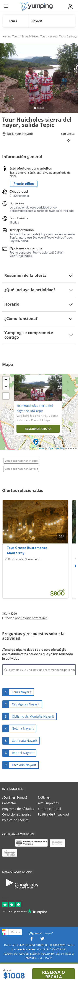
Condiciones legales (16, 814)
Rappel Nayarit (23, 753)
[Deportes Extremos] (36, 6)
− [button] (6, 386)
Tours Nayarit (21, 692)
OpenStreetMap (57, 448)
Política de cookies (15, 820)
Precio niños (23, 184)
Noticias (44, 797)
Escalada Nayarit (24, 765)
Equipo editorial (49, 809)
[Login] (71, 6)
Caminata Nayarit (24, 740)
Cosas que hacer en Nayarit (21, 469)
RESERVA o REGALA (53, 974)
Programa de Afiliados (18, 809)
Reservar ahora (38, 429)
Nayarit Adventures (33, 618)
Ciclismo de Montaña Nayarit (33, 716)
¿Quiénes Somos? (14, 797)
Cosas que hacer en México (21, 461)
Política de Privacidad (53, 814)
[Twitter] (42, 940)
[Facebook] (31, 940)
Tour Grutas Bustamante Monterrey (27, 550)
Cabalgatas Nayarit (25, 704)
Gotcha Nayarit (23, 728)
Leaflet (40, 448)
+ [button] (6, 379)
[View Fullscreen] (6, 396)
